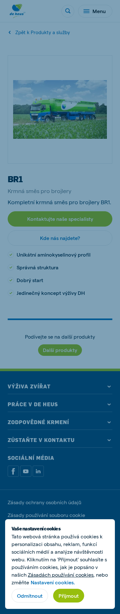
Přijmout (69, 596)
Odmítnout (30, 596)
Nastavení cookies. (53, 582)
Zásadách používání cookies (60, 575)
